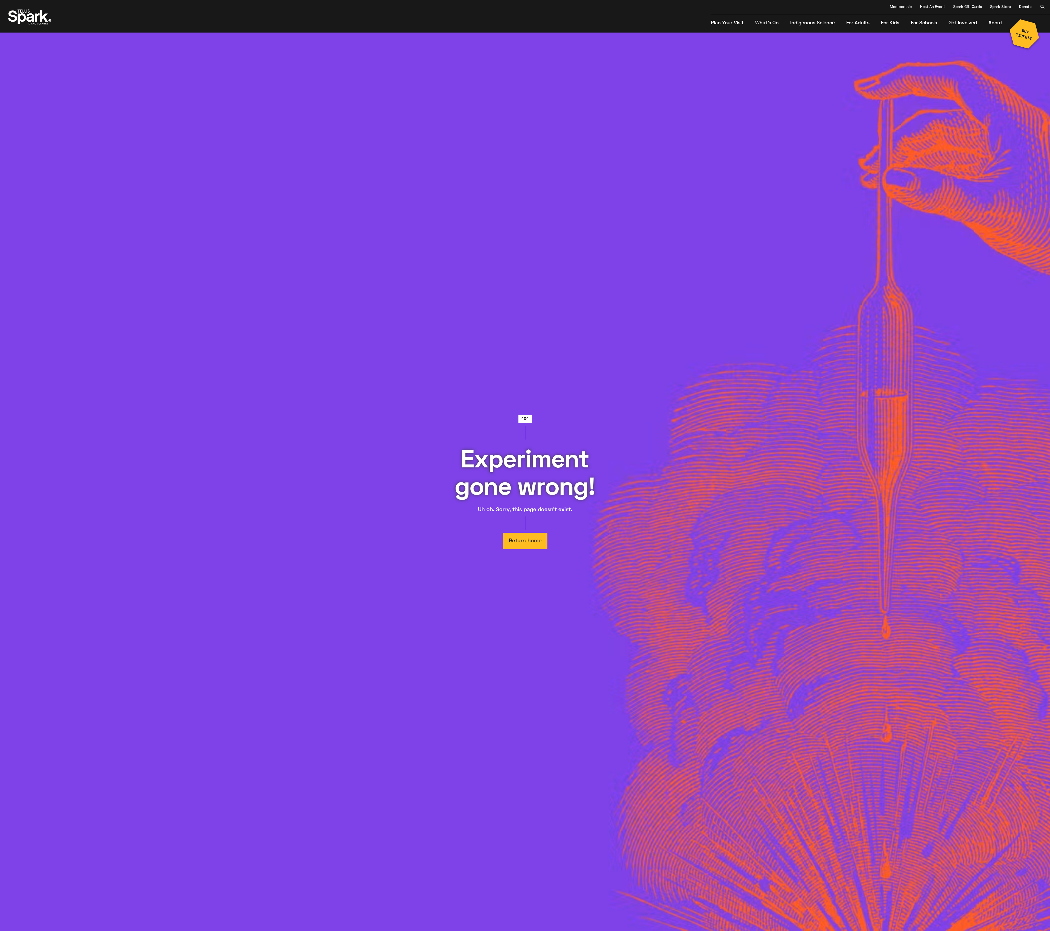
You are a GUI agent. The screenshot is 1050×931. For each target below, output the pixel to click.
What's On (767, 23)
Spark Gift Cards (967, 7)
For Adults (858, 23)
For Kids (890, 23)
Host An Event (932, 7)
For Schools (924, 23)
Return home (525, 541)
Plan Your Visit (727, 23)
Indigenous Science (812, 23)
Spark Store (1000, 7)
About (995, 23)
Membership (901, 7)
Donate (1025, 7)
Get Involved (963, 23)
